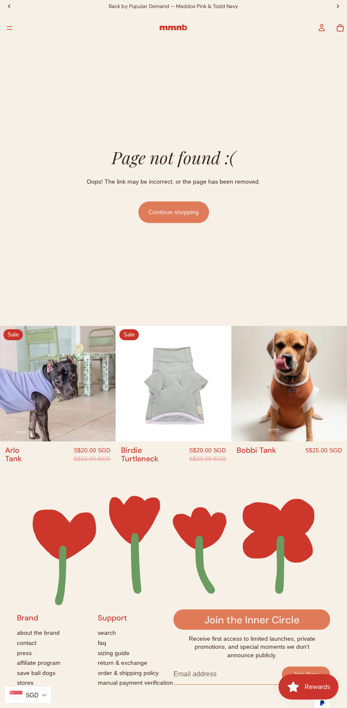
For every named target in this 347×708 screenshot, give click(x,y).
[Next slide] (103, 384)
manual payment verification (135, 682)
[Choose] (102, 428)
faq (102, 642)
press (24, 653)
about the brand (38, 632)
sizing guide (113, 653)
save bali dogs (36, 672)
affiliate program (39, 662)
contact (26, 642)
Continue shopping (174, 212)
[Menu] (9, 28)
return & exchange (122, 662)
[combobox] (28, 695)
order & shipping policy (128, 672)
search (107, 632)
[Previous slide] (12, 384)
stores (25, 682)
